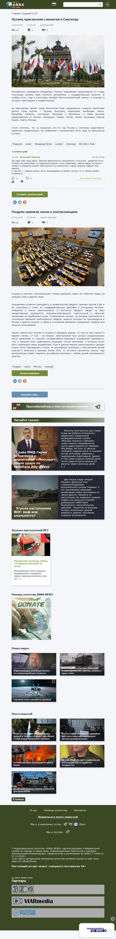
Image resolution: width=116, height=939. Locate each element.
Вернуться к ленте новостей (58, 816)
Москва (37, 366)
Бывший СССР (30, 13)
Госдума (17, 366)
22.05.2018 (23, 25)
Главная (16, 13)
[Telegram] (20, 202)
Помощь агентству (55, 810)
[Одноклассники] (24, 202)
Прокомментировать (91, 178)
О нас (33, 810)
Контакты (80, 810)
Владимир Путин (43, 144)
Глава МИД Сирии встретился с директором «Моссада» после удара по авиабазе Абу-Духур (35, 459)
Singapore (17, 144)
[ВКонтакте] (15, 202)
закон (27, 366)
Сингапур (71, 144)
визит (29, 144)
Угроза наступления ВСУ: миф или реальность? (32, 511)
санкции (49, 366)
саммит (59, 144)
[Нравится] (13, 181)
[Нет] (22, 181)
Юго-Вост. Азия (87, 144)
